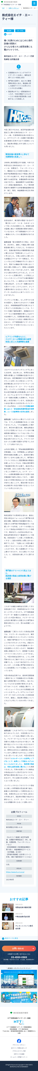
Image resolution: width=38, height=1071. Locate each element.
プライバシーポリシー (19, 1045)
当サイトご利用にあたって (19, 1048)
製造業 (9, 31)
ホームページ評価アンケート (19, 1057)
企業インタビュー (14, 8)
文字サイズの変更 (19, 1054)
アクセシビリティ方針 (19, 1051)
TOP (3, 8)
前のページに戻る (11, 938)
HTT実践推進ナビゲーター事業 (11, 5)
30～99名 (20, 31)
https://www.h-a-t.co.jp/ (15, 872)
